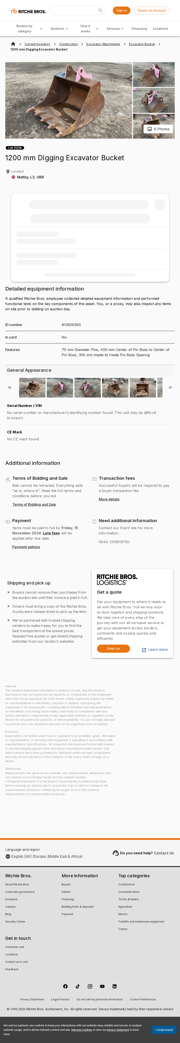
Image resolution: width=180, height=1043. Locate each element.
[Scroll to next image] (170, 387)
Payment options (26, 547)
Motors (123, 914)
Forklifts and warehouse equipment (141, 922)
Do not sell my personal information (99, 1000)
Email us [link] (113, 648)
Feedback (11, 969)
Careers (10, 907)
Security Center (15, 922)
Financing (139, 28)
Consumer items (129, 892)
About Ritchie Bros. (17, 885)
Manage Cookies (81, 1029)
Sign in (121, 10)
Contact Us (164, 853)
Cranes (123, 929)
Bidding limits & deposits (78, 907)
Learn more (158, 649)
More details (109, 499)
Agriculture (125, 907)
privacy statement (118, 1029)
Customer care (14, 947)
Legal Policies (60, 1000)
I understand (164, 1030)
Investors (11, 900)
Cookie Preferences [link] (143, 1000)
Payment (67, 914)
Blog (8, 914)
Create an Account (151, 10)
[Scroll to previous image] (9, 387)
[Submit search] (100, 10)
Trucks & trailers (128, 900)
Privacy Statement (32, 1000)
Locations (160, 28)
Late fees (51, 533)
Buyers (66, 885)
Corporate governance (20, 892)
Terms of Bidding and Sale (34, 504)
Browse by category (24, 28)
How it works (85, 28)
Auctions (57, 28)
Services (113, 28)
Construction (126, 885)
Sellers (66, 892)
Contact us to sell (16, 962)
